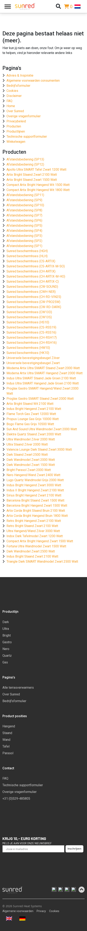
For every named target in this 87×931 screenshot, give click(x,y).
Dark (5, 622)
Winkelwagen (15, 142)
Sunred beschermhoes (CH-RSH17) (31, 337)
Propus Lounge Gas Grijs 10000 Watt (32, 419)
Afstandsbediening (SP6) (24, 220)
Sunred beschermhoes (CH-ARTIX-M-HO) (35, 276)
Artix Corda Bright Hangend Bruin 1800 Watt (37, 516)
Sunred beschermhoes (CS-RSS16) (31, 332)
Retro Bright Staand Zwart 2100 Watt (32, 526)
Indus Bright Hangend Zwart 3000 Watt (33, 485)
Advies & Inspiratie (19, 75)
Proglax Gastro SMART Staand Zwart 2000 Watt (40, 399)
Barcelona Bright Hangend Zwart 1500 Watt (36, 505)
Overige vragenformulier (23, 116)
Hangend (8, 726)
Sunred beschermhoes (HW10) (28, 348)
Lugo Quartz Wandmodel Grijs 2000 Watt (35, 480)
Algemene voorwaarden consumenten (33, 80)
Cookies (12, 91)
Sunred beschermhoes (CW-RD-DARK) (33, 307)
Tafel (6, 746)
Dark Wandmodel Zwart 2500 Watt (30, 551)
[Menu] (7, 6)
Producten (13, 126)
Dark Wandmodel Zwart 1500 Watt (30, 465)
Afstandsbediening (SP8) (24, 210)
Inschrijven (74, 848)
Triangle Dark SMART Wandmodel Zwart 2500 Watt (42, 561)
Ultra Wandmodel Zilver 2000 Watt (30, 439)
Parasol (7, 753)
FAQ (9, 101)
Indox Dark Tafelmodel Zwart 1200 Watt (34, 536)
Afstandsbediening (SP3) (24, 236)
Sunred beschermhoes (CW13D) (29, 312)
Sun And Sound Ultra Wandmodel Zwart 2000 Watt (41, 429)
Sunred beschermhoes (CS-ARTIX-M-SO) (35, 266)
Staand (7, 733)
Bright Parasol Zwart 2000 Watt (28, 470)
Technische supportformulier (26, 136)
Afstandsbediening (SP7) (24, 215)
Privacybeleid (16, 121)
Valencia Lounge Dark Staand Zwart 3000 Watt (39, 449)
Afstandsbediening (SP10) (25, 205)
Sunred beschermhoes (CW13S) (29, 317)
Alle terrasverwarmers (18, 687)
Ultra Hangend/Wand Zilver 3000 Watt (33, 531)
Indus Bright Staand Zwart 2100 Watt (32, 556)
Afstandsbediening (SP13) (25, 159)
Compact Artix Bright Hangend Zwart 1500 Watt (39, 541)
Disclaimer (14, 96)
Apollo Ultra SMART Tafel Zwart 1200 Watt (36, 169)
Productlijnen (15, 131)
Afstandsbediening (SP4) (24, 231)
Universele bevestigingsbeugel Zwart (33, 363)
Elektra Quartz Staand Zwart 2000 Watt (33, 434)
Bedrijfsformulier (18, 86)
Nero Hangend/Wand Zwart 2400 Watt (33, 475)
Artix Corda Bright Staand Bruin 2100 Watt (35, 511)
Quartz (7, 656)
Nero (5, 649)
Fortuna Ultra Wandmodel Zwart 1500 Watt (36, 546)
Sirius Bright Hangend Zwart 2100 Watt (33, 495)
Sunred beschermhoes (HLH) (27, 256)
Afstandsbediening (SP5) (24, 225)
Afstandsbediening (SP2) (24, 241)
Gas (5, 662)
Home (10, 106)
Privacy (41, 911)
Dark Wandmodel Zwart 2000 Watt (30, 460)
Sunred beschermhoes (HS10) (27, 322)
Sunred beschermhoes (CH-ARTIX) (30, 271)
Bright (6, 635)
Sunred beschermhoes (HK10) (27, 353)
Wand (6, 740)
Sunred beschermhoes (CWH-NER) (31, 292)
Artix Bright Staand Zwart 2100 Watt (31, 175)
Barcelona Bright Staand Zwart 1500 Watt (35, 500)
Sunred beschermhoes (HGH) (27, 251)
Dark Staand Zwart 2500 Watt (27, 455)
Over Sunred (15, 111)
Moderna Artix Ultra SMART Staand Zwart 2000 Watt (43, 368)
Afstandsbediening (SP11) (25, 195)
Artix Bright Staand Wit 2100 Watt (29, 404)
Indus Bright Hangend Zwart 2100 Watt (33, 409)
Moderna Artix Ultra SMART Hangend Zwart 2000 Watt (44, 373)
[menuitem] (79, 6)
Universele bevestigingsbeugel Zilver (33, 358)
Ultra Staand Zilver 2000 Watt (27, 444)
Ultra (5, 629)
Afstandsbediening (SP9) (24, 200)
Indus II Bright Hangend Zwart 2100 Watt (35, 490)
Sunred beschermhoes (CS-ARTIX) (30, 261)
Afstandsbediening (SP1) (24, 246)
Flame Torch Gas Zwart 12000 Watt (31, 414)
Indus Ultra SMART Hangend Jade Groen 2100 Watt (42, 383)
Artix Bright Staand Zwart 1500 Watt (31, 180)
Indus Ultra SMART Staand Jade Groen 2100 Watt (41, 378)
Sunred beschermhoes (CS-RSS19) (31, 327)
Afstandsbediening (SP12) (25, 164)
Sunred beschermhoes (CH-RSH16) (31, 343)
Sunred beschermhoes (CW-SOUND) (32, 287)
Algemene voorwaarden (17, 911)
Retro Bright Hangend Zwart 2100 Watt (33, 521)
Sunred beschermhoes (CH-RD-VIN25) (33, 297)
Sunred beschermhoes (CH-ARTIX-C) (32, 281)
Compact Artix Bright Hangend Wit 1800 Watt (38, 190)
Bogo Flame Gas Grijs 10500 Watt (30, 424)
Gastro (7, 642)
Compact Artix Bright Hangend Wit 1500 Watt (38, 185)
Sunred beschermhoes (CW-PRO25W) (33, 302)
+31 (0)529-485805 (16, 798)
